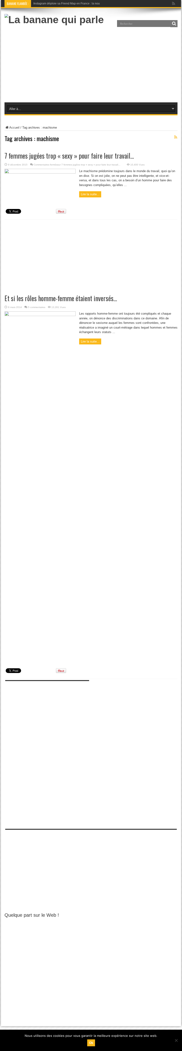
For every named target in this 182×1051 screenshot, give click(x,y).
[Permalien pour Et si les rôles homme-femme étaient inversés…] (40, 315)
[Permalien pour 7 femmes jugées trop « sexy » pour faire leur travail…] (40, 172)
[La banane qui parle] (54, 19)
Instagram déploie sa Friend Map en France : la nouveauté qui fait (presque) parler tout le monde (95, 3)
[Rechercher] (173, 23)
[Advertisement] (91, 63)
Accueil (14, 127)
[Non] (176, 1040)
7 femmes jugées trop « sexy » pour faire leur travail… (69, 156)
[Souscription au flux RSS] (175, 137)
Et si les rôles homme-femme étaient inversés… (61, 298)
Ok (91, 1043)
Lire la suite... (90, 194)
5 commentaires (36, 307)
